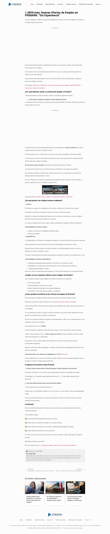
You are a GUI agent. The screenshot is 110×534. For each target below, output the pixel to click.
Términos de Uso (71, 4)
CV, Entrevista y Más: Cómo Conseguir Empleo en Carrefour (74, 498)
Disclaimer (39, 4)
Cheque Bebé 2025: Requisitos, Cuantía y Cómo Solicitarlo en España (33, 499)
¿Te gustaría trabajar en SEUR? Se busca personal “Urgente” (58, 445)
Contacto (60, 4)
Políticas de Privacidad (86, 4)
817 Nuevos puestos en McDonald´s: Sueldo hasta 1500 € (54, 498)
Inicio (32, 4)
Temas (97, 4)
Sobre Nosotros (50, 4)
